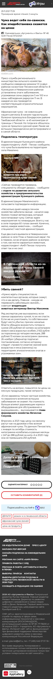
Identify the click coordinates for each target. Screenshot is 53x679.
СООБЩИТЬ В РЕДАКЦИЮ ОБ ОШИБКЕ (22, 586)
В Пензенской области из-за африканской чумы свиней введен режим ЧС (24, 267)
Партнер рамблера (25, 666)
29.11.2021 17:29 (8, 11)
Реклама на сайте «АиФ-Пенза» (20, 559)
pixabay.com (7, 73)
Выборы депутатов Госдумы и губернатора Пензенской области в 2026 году (23, 580)
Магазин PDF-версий (14, 549)
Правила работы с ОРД (15, 563)
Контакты (30, 573)
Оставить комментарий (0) (26, 495)
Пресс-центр (39, 545)
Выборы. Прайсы (12, 573)
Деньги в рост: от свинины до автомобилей (25, 459)
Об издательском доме (16, 545)
